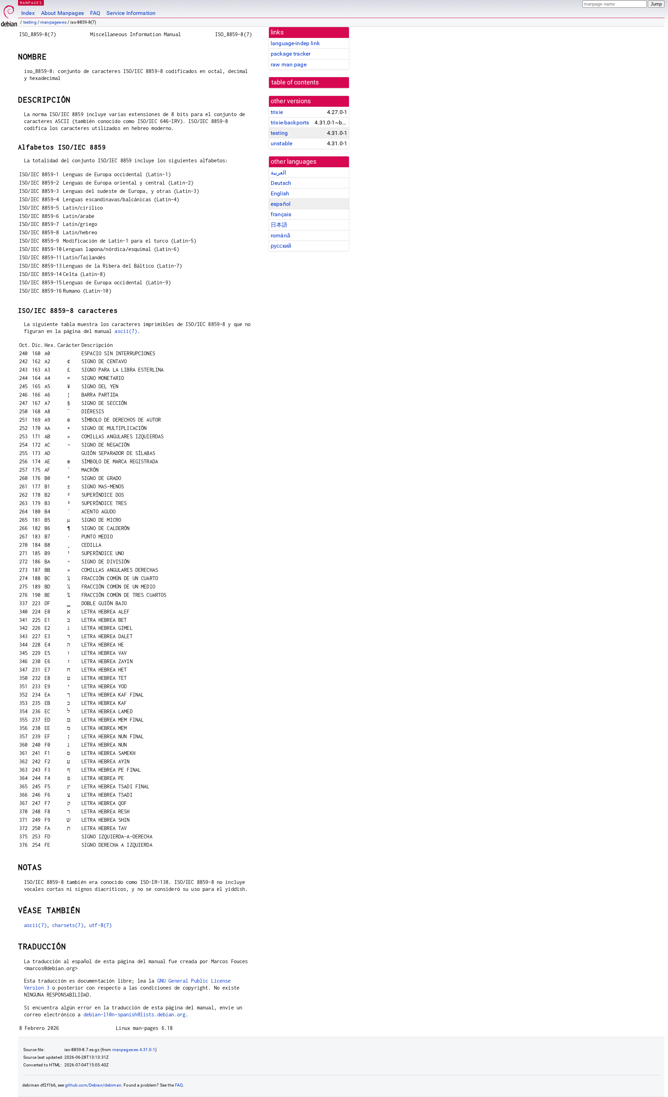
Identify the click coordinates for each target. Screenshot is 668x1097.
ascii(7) (125, 331)
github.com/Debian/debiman (93, 1085)
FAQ (95, 13)
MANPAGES (31, 2)
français (281, 214)
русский (281, 246)
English (280, 193)
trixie (277, 112)
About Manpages (62, 13)
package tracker (290, 53)
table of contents (295, 82)
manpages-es (53, 22)
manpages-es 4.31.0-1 (133, 1049)
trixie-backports (290, 122)
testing (30, 22)
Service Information (131, 13)
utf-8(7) (100, 925)
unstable (281, 143)
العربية (278, 172)
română (280, 235)
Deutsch (281, 183)
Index (28, 13)
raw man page (289, 64)
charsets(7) (68, 925)
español (281, 204)
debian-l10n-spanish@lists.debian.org (134, 1014)
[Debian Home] (9, 14)
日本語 (279, 224)
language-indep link (295, 43)
